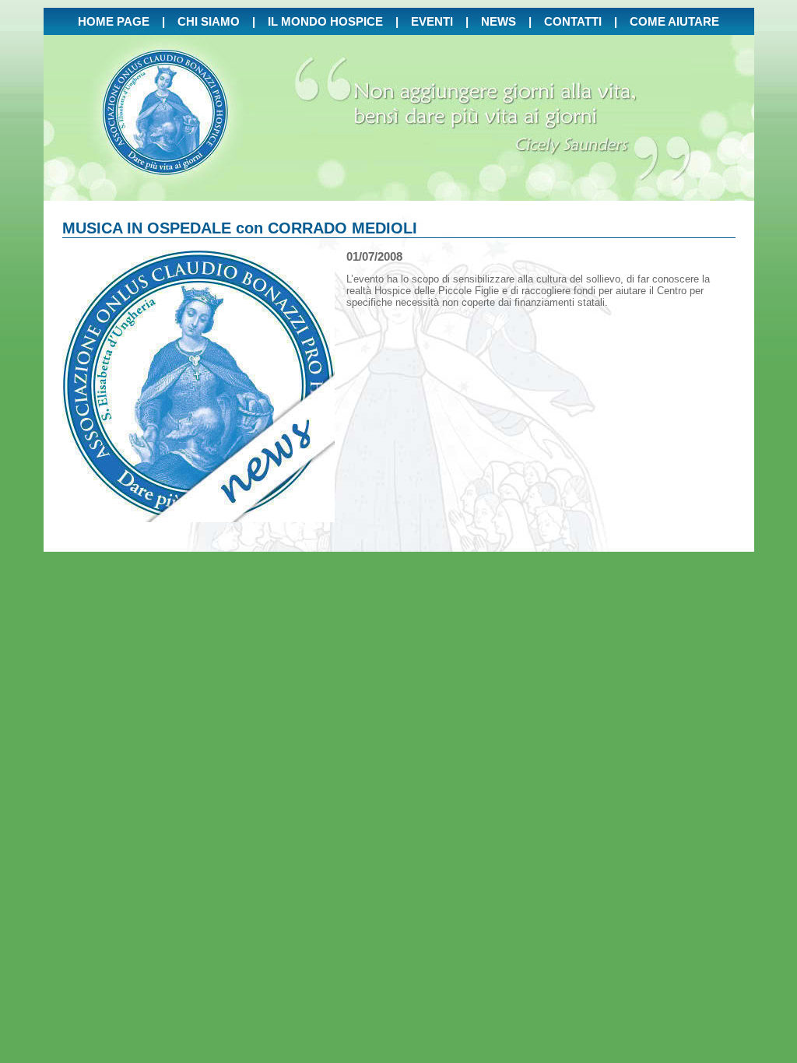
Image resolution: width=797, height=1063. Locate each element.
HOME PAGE (113, 21)
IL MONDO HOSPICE (325, 21)
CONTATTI (573, 21)
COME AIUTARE (674, 21)
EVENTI (432, 21)
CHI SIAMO (208, 21)
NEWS (498, 21)
